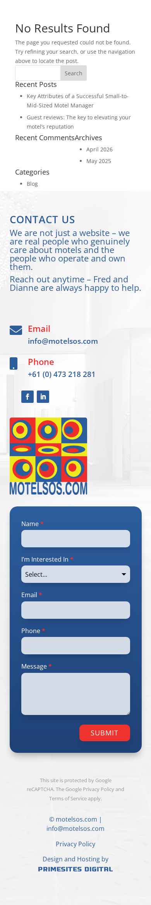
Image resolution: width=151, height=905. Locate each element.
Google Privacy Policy (89, 789)
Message (36, 666)
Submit (104, 732)
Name (32, 524)
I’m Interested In (47, 559)
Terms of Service (68, 798)
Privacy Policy (75, 844)
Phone (33, 631)
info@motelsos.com (63, 341)
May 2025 (98, 161)
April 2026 (99, 149)
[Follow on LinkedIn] (43, 397)
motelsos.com (76, 819)
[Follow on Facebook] (27, 397)
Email (31, 595)
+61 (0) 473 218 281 (62, 374)
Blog (32, 183)
